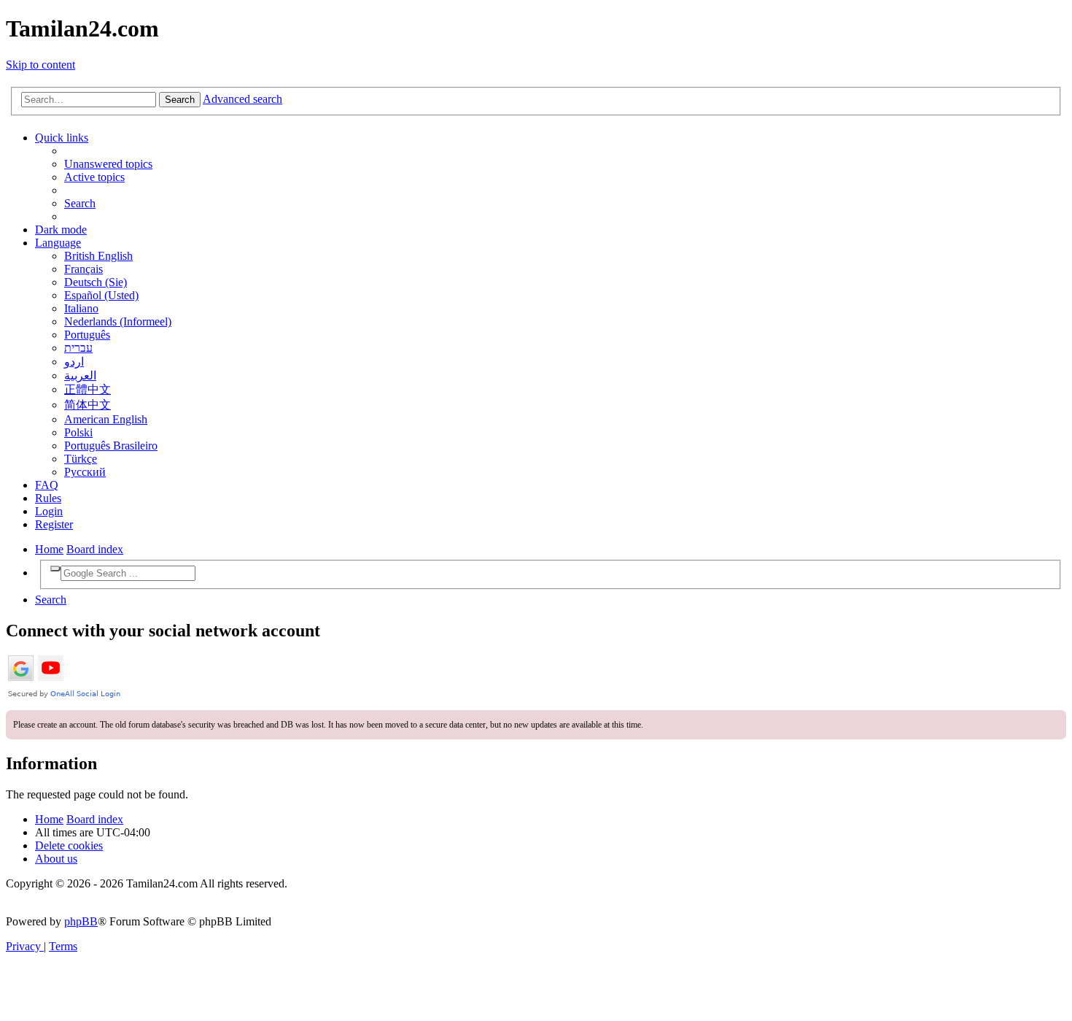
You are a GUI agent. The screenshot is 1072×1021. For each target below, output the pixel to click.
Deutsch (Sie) (95, 282)
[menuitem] (108, 164)
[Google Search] (55, 568)
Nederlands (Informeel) (117, 321)
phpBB (81, 921)
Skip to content (40, 64)
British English (98, 256)
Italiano (81, 308)
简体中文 (87, 404)
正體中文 (87, 389)
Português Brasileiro (111, 445)
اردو (74, 361)
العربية (80, 375)
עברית (78, 348)
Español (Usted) (101, 295)
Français (83, 269)
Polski (78, 432)
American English (105, 419)
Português (87, 334)
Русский (85, 472)
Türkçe (80, 458)
